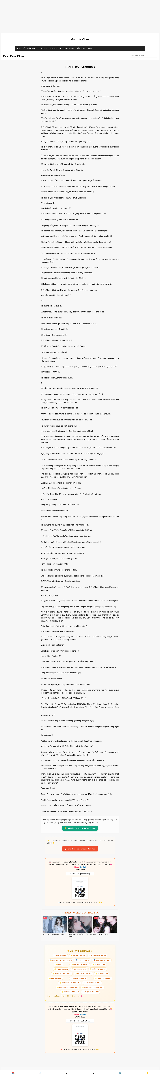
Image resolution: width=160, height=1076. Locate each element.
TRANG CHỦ (20, 49)
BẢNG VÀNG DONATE (84, 49)
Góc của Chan (80, 39)
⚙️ (120, 1073)
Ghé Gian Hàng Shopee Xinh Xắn (81, 849)
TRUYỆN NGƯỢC (55, 49)
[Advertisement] (71, 16)
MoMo (76, 867)
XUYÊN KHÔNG (69, 49)
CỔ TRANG (31, 49)
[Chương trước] (67, 1073)
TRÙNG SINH (42, 49)
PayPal (83, 867)
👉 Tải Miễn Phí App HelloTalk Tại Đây (80, 828)
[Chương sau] (93, 1073)
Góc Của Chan (14, 56)
